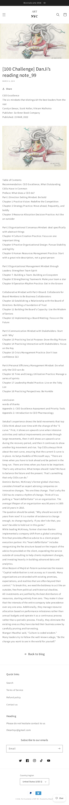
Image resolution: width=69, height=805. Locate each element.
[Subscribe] (59, 748)
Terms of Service (14, 690)
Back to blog (36, 654)
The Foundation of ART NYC (30, 799)
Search (9, 682)
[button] (4, 14)
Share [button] (9, 88)
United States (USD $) (32, 781)
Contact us (12, 704)
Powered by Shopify (47, 799)
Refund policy (13, 697)
